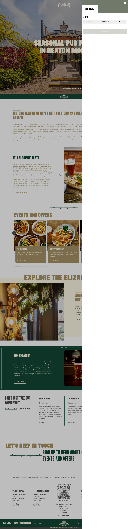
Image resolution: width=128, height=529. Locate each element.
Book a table (89, 9)
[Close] (125, 3)
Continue (105, 31)
